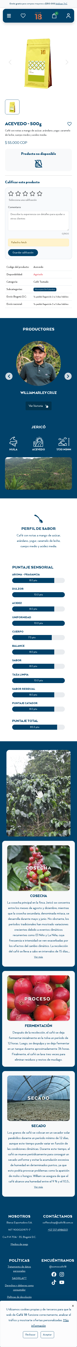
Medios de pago (19, 1244)
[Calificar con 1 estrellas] (11, 193)
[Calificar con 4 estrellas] (32, 193)
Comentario (14, 207)
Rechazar (30, 1334)
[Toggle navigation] (9, 16)
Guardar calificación (23, 252)
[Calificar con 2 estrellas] (18, 193)
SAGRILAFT (19, 1278)
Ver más (38, 822)
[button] (10, 62)
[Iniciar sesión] (68, 16)
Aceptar (47, 1334)
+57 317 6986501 (58, 1229)
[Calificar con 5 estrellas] (39, 193)
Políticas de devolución (19, 1297)
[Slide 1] (38, 91)
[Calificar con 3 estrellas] (25, 193)
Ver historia (36, 406)
